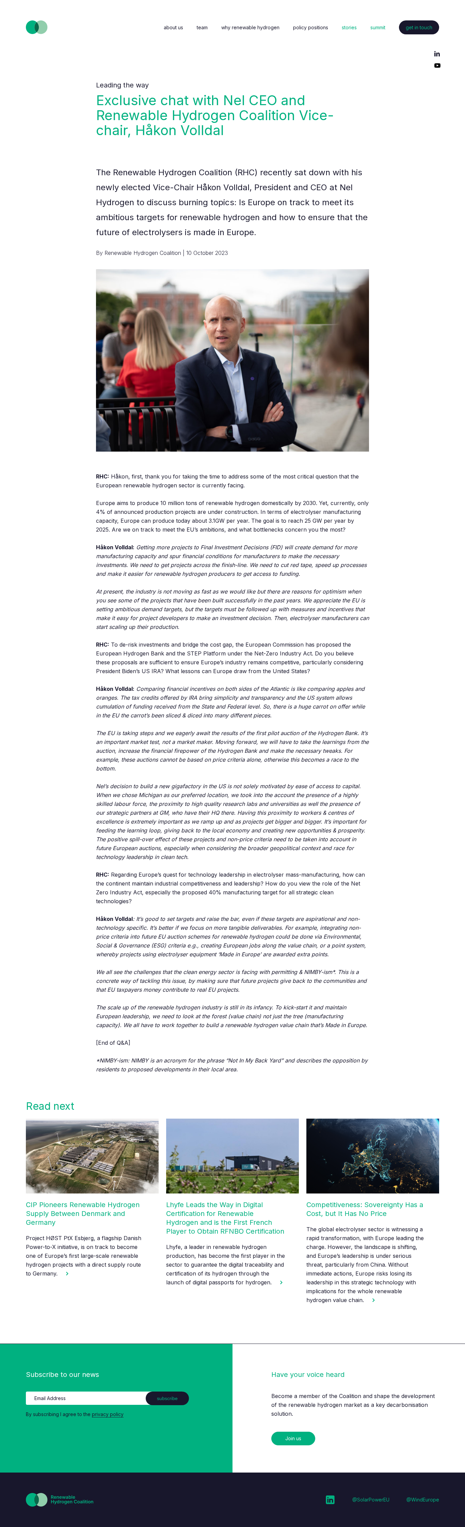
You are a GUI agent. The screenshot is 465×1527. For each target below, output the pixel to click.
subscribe (167, 1398)
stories (349, 27)
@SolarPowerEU (370, 1499)
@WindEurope (422, 1499)
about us (173, 27)
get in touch (419, 27)
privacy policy (108, 1414)
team (202, 27)
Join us (293, 1438)
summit (377, 27)
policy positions (310, 27)
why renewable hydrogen (250, 27)
